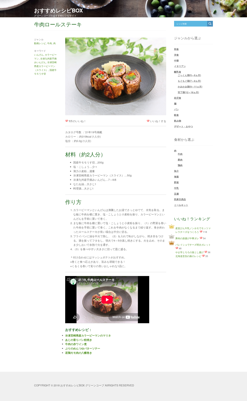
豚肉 (180, 159)
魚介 (176, 171)
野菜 (176, 182)
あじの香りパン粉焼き (78, 340)
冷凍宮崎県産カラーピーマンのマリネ (88, 335)
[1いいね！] (148, 120)
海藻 (176, 176)
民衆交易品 (180, 199)
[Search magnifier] (210, 24)
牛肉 (49, 43)
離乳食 (177, 71)
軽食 (176, 115)
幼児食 (177, 97)
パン (176, 109)
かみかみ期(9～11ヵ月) (190, 86)
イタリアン (180, 66)
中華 (176, 60)
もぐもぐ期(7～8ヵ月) (189, 80)
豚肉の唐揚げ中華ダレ (187, 238)
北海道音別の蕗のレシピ (188, 256)
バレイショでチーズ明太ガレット (193, 244)
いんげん (39, 54)
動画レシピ (40, 43)
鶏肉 (180, 165)
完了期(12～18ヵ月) (188, 92)
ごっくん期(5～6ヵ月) (189, 75)
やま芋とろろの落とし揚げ (189, 252)
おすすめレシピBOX (58, 10)
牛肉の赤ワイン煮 (76, 344)
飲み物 (177, 120)
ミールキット (181, 205)
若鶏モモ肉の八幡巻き (78, 353)
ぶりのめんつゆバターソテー (82, 348)
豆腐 (176, 193)
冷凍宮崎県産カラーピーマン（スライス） (45, 65)
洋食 (176, 54)
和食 (176, 49)
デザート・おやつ (183, 126)
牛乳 (176, 188)
